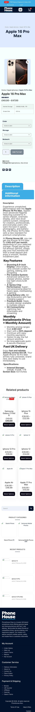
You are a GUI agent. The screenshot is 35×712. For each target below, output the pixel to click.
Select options (9, 424)
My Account (10, 5)
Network (6, 139)
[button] (20, 10)
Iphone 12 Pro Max (17, 597)
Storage (6, 130)
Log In (21, 5)
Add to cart (17, 152)
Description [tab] (12, 186)
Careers (28, 711)
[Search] (31, 508)
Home (6, 27)
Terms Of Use (14, 707)
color (5, 121)
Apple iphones (14, 27)
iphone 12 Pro (16, 579)
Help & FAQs (27, 707)
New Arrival (24, 163)
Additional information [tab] (12, 194)
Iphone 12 (15, 561)
